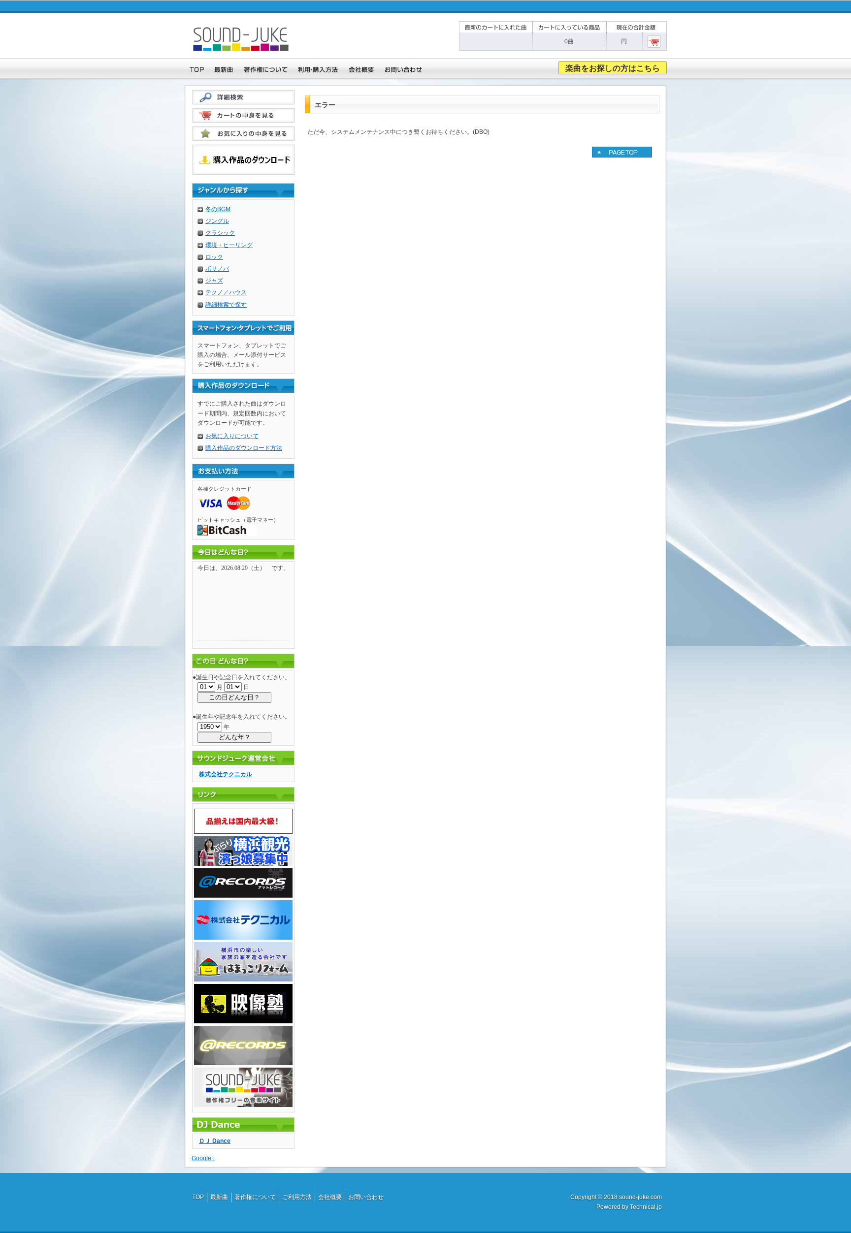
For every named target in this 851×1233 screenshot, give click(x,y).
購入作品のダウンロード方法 (243, 447)
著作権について (255, 1197)
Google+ (203, 1158)
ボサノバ (217, 268)
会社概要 (330, 1197)
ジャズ (214, 280)
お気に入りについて (232, 436)
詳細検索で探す (226, 304)
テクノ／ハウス (226, 292)
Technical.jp (646, 1206)
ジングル (217, 221)
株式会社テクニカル (225, 774)
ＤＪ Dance (214, 1141)
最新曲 (219, 1197)
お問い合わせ (366, 1197)
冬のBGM (217, 209)
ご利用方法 (297, 1197)
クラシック (220, 232)
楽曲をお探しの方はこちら (612, 68)
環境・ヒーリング (229, 245)
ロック (214, 256)
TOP (198, 1197)
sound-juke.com (640, 1197)
